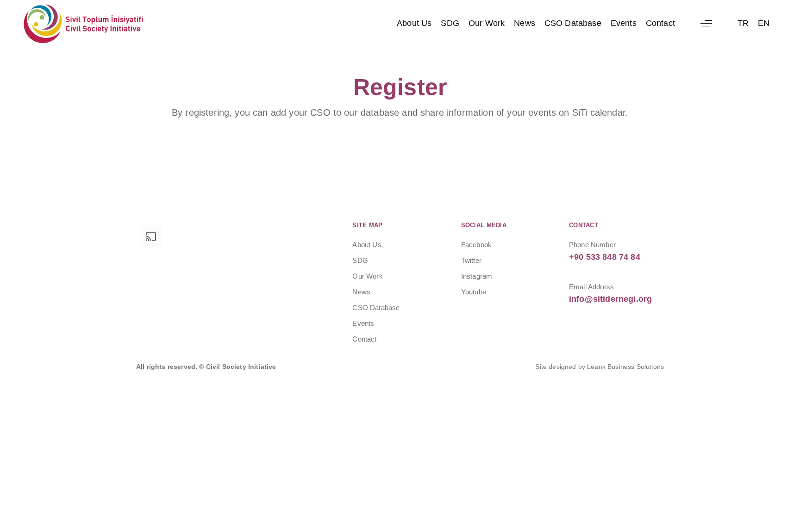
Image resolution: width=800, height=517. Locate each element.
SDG (450, 23)
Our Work (487, 23)
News (524, 23)
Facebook (476, 245)
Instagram (476, 276)
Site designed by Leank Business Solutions (599, 366)
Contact (660, 23)
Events (624, 23)
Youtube (473, 292)
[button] (706, 23)
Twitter (471, 260)
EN (763, 23)
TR (743, 23)
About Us (414, 23)
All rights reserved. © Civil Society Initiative (206, 366)
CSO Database (572, 23)
